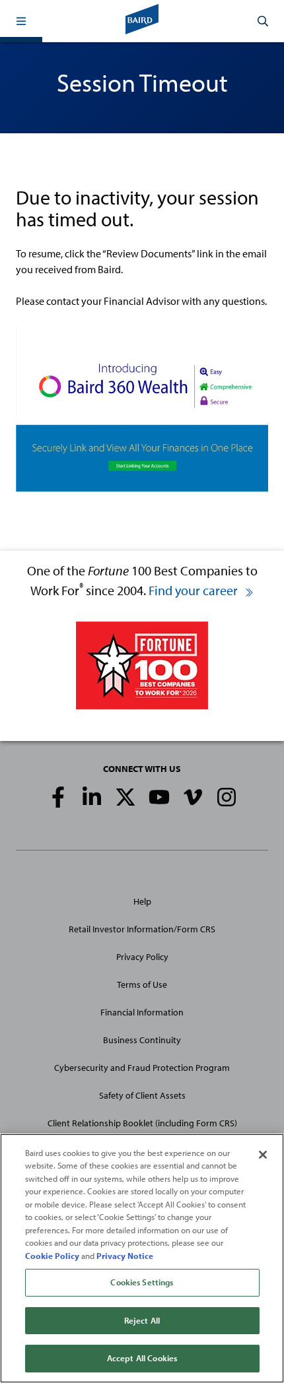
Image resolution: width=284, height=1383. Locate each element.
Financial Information (142, 1012)
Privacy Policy (142, 957)
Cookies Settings (141, 1282)
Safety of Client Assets (142, 1095)
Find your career (194, 590)
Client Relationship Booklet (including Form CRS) (142, 1123)
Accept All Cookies (142, 1358)
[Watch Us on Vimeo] (193, 797)
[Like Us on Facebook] (58, 797)
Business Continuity (142, 1040)
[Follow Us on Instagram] (226, 797)
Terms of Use (142, 984)
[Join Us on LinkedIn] (92, 797)
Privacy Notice (124, 1255)
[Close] (262, 1154)
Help (142, 901)
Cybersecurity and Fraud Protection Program (142, 1068)
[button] (21, 21)
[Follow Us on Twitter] (125, 797)
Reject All (142, 1320)
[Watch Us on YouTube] (159, 797)
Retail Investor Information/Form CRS (142, 929)
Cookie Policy (52, 1255)
